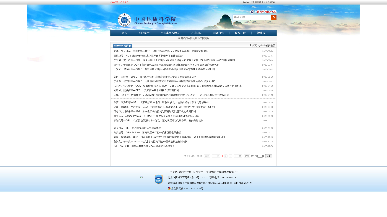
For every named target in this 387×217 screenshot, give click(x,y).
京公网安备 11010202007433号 (187, 188)
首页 (124, 32)
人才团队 (196, 32)
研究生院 (240, 32)
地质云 (261, 32)
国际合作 (218, 32)
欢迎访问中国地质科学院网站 (194, 38)
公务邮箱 (271, 2)
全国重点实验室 (170, 32)
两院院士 (144, 32)
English (246, 2)
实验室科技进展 (267, 45)
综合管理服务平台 (258, 2)
